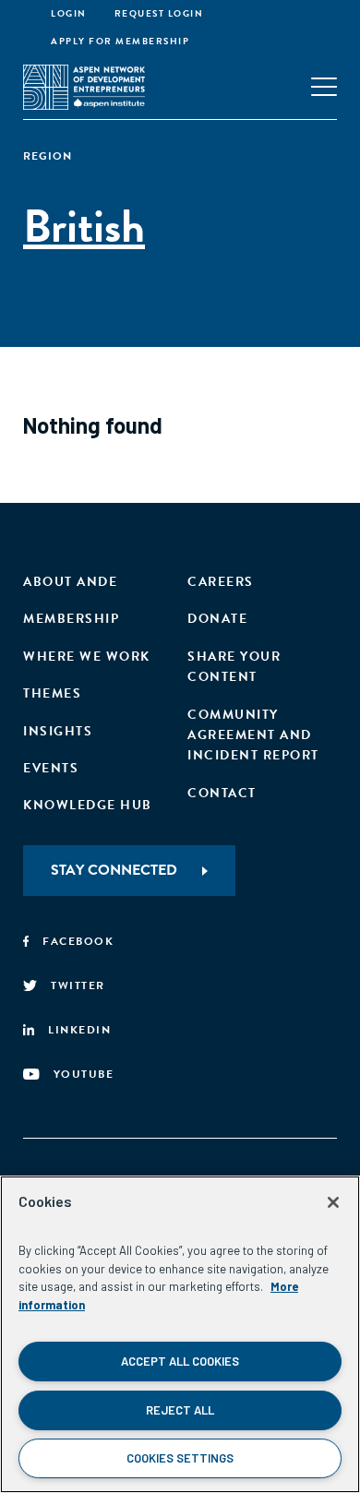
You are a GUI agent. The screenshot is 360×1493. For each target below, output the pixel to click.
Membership (71, 618)
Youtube (84, 1074)
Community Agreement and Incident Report (253, 735)
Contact (222, 793)
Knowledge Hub (87, 805)
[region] (180, 1334)
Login (69, 13)
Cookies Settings (180, 1458)
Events (50, 768)
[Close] (333, 1202)
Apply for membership (120, 41)
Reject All (180, 1410)
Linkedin (79, 1029)
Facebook (78, 941)
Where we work (86, 656)
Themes (52, 693)
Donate (217, 618)
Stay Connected (114, 870)
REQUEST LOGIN (159, 13)
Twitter (78, 985)
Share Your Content (234, 667)
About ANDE (70, 581)
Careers (220, 581)
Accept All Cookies (180, 1361)
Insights (57, 731)
